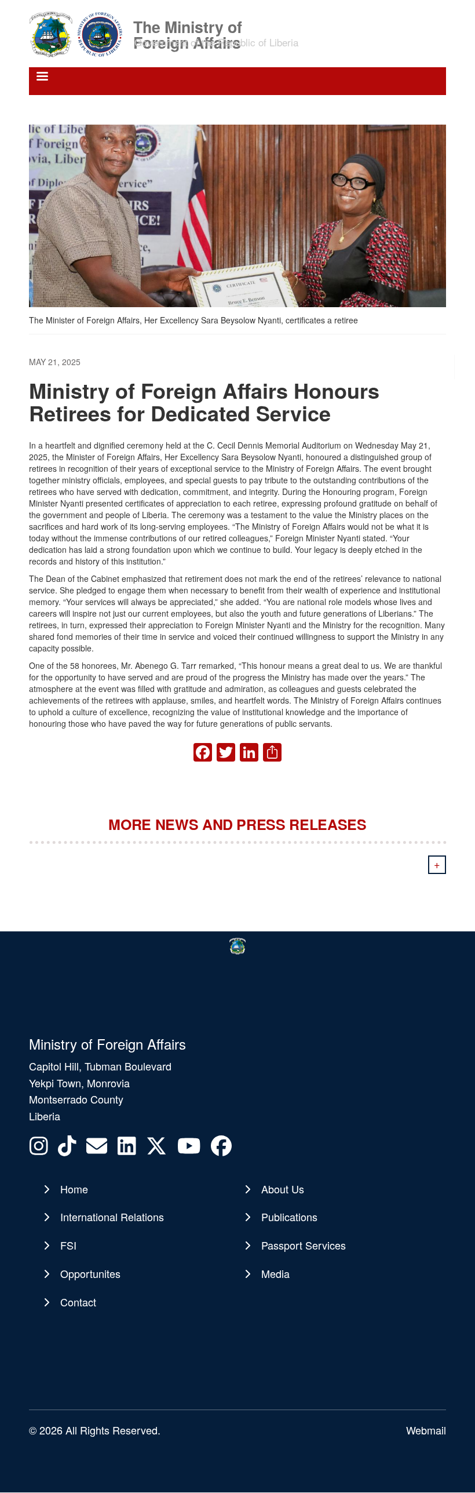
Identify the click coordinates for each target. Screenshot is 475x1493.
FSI (68, 1244)
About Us (282, 1188)
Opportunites (90, 1273)
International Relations (112, 1216)
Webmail (426, 1429)
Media (275, 1273)
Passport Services (303, 1244)
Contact (78, 1301)
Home (74, 1188)
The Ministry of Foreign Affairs (187, 26)
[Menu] (41, 77)
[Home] (80, 34)
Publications (289, 1216)
